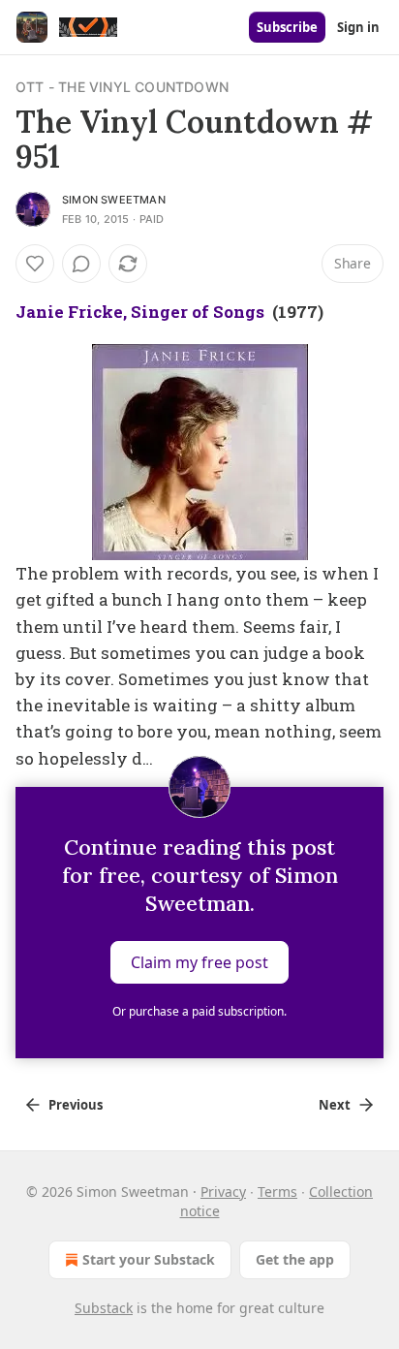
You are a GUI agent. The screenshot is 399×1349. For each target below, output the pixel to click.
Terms (277, 1191)
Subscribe (287, 27)
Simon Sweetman (114, 199)
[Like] (34, 263)
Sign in (358, 27)
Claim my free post (199, 961)
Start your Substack (148, 1259)
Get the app (295, 1259)
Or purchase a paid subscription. (199, 1011)
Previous (75, 1105)
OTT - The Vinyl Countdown (122, 86)
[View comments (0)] (81, 263)
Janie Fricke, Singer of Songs (139, 311)
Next (335, 1105)
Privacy (223, 1191)
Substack (104, 1308)
